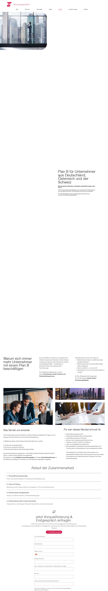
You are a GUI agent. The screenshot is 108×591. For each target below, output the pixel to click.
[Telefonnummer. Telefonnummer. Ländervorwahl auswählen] (36, 554)
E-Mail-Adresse (38, 544)
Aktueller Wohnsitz (39, 558)
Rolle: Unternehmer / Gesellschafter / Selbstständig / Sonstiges (50, 566)
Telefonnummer (38, 551)
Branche (36, 573)
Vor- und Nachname (39, 536)
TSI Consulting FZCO (21, 4)
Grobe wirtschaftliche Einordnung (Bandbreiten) (46, 581)
